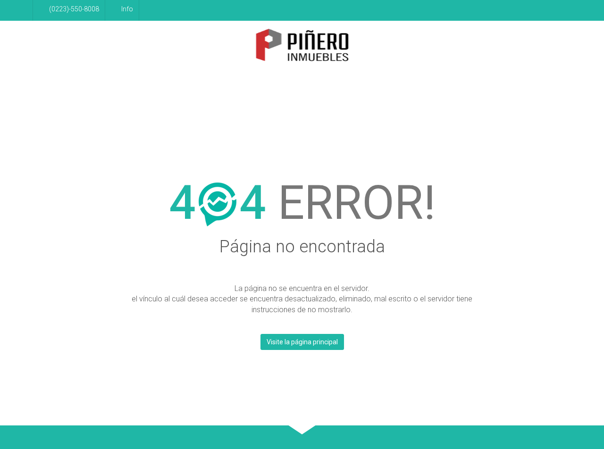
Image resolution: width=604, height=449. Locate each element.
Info (127, 9)
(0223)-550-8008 (74, 9)
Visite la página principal (302, 342)
